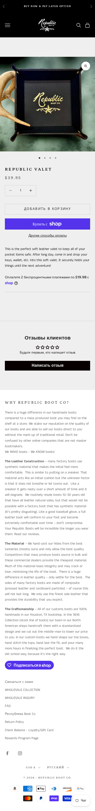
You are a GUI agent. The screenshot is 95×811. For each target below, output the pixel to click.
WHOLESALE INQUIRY (20, 697)
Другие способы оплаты (47, 235)
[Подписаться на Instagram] (20, 753)
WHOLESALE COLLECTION (22, 689)
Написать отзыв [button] (48, 365)
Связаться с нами (19, 681)
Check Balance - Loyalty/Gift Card (29, 730)
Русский (56, 767)
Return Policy (14, 722)
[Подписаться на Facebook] (7, 753)
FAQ (7, 705)
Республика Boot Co (20, 714)
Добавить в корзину (47, 209)
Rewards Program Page (21, 738)
